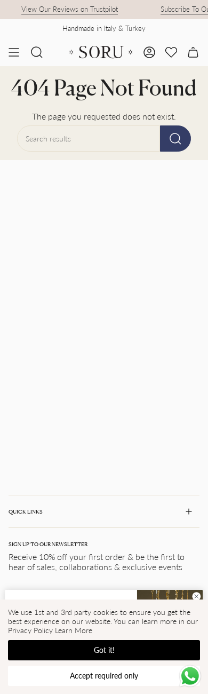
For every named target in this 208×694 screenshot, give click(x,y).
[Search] (175, 138)
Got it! (104, 649)
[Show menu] (14, 52)
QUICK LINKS (26, 511)
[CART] (193, 52)
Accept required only (104, 675)
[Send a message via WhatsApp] (190, 676)
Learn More (73, 630)
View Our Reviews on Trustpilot (67, 9)
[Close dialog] (196, 596)
